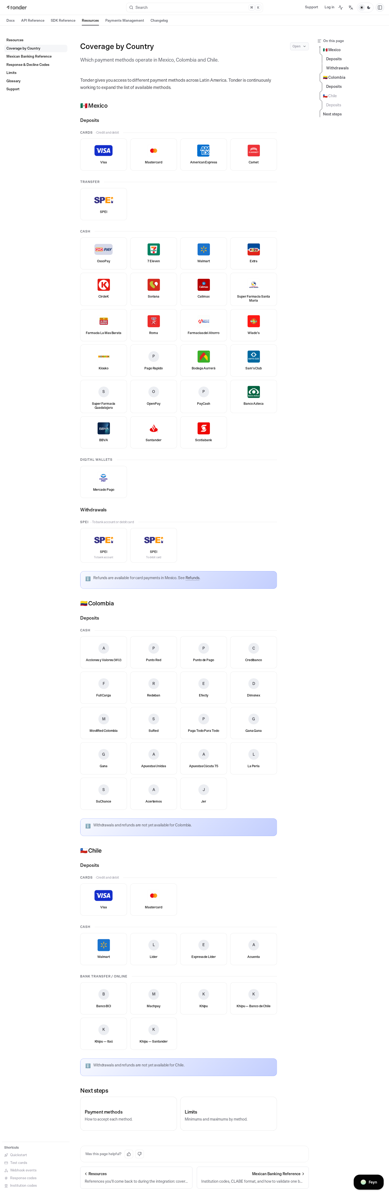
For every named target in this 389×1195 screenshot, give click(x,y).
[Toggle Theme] (365, 7)
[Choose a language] (351, 7)
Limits (11, 73)
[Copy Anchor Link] (112, 106)
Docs (10, 20)
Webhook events (23, 1170)
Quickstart (18, 1155)
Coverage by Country (23, 48)
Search (197, 7)
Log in (329, 7)
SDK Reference (63, 20)
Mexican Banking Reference (29, 56)
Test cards (18, 1163)
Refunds (192, 578)
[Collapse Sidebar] (380, 7)
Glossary (13, 81)
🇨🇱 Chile (91, 850)
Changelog (159, 20)
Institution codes (23, 1185)
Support (311, 7)
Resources (90, 20)
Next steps (94, 1090)
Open (296, 46)
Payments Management (124, 20)
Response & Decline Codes (27, 65)
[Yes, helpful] (129, 1154)
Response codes (23, 1178)
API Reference (32, 20)
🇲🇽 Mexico (93, 105)
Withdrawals (93, 509)
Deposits (89, 120)
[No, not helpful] (139, 1154)
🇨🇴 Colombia (97, 603)
